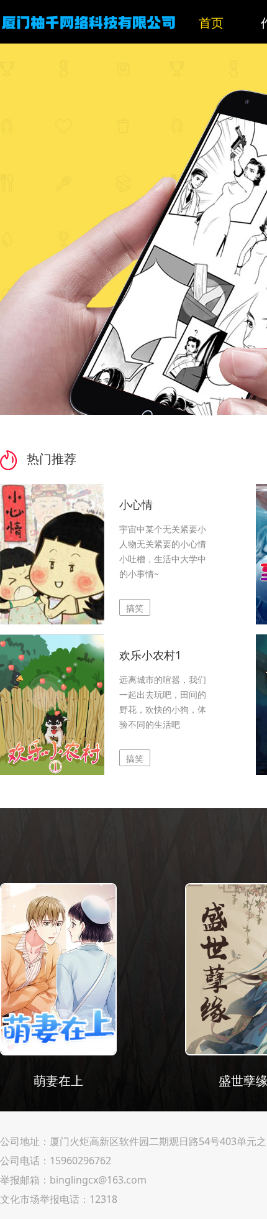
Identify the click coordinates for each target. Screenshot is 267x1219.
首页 (211, 22)
